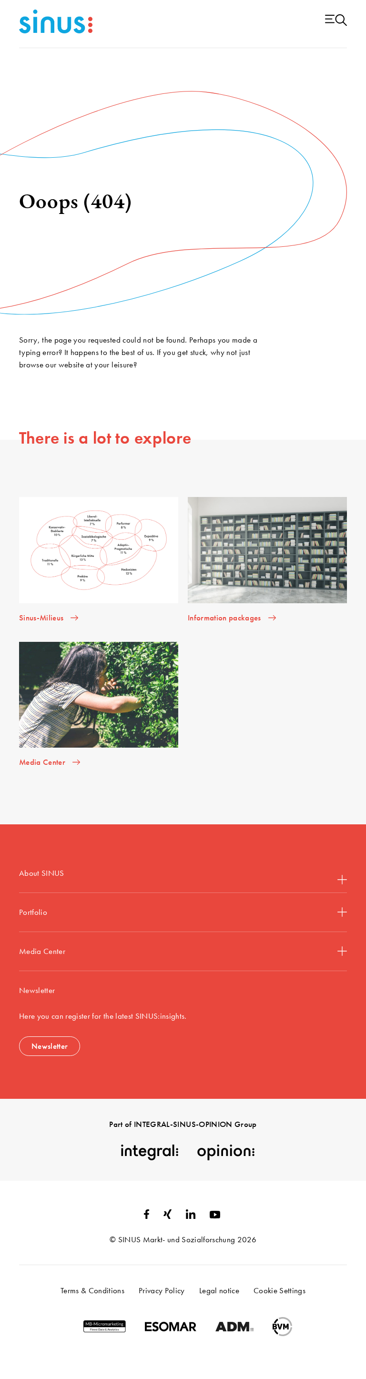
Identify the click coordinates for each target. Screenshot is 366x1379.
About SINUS (41, 873)
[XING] (167, 1216)
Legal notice (219, 1290)
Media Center (42, 951)
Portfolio (33, 912)
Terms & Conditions (92, 1290)
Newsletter (49, 1046)
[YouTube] (215, 1215)
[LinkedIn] (190, 1216)
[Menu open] (336, 21)
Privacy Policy (162, 1290)
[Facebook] (146, 1216)
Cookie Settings (279, 1290)
